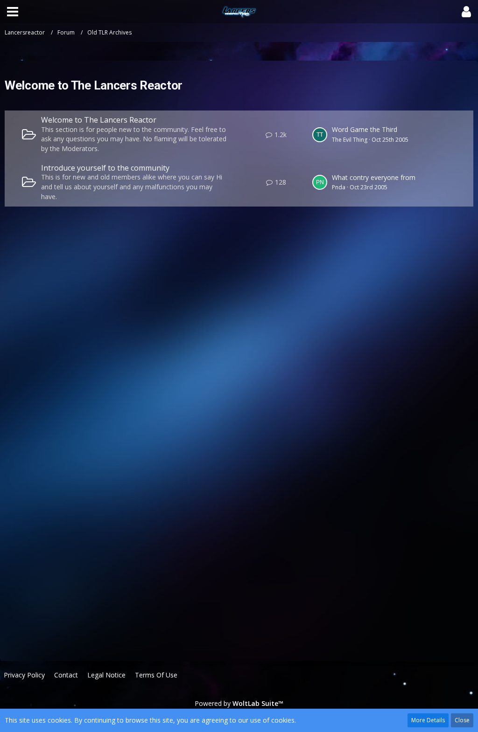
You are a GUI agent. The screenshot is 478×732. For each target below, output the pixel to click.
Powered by (239, 703)
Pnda (338, 187)
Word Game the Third (364, 129)
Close (462, 720)
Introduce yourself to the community (105, 168)
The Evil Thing (349, 140)
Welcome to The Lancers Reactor (98, 120)
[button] (13, 11)
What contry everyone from (373, 177)
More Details (428, 720)
